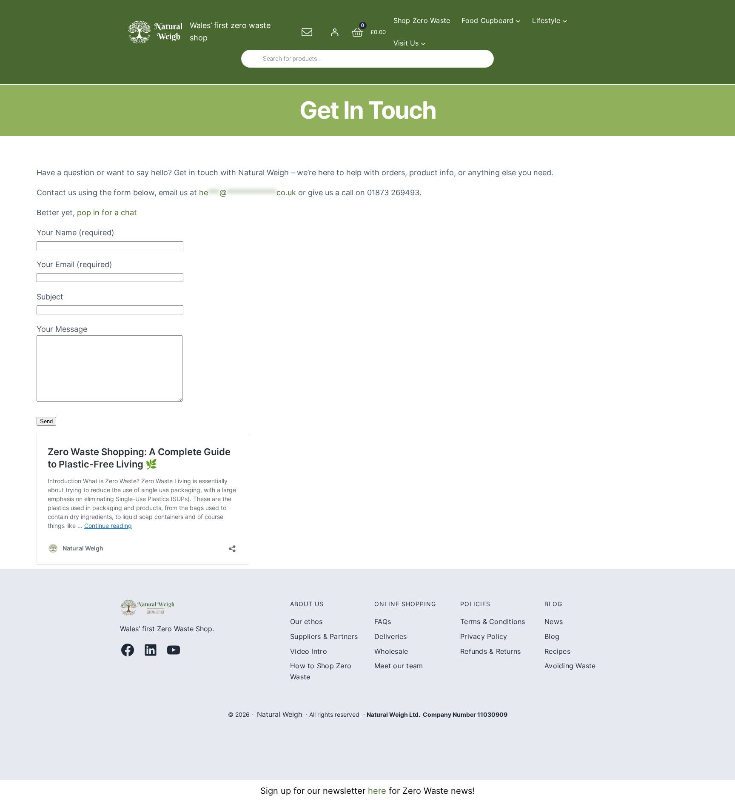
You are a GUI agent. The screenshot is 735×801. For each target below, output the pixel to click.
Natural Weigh (279, 714)
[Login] (334, 32)
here (377, 791)
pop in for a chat (107, 212)
